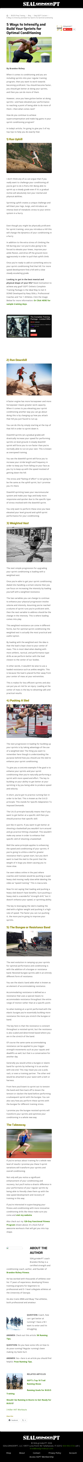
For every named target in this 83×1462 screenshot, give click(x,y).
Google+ (66, 33)
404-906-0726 (69, 1445)
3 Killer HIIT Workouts (16, 1409)
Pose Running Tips (23, 1361)
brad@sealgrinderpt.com (41, 1448)
